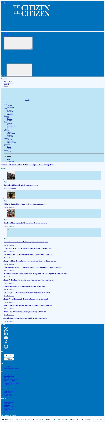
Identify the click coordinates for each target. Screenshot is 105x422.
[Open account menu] (19, 70)
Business (6, 116)
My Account (4, 78)
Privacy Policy (7, 392)
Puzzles (6, 129)
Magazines (7, 138)
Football (9, 110)
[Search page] (13, 30)
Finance (9, 117)
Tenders (9, 148)
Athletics (9, 113)
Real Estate (10, 135)
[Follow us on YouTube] (6, 339)
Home (5, 33)
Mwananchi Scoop (9, 406)
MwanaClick (9, 3)
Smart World (10, 141)
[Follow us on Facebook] (6, 344)
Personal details (8, 81)
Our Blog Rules (8, 384)
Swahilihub (7, 411)
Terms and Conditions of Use (11, 383)
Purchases (6, 84)
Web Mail (6, 377)
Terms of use (7, 382)
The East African (8, 409)
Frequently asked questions (11, 379)
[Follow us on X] (6, 330)
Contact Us (7, 366)
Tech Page (10, 136)
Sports (5, 108)
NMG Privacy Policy (9, 380)
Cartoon (9, 127)
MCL (2, 3)
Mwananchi (7, 405)
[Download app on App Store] (9, 360)
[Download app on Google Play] (9, 356)
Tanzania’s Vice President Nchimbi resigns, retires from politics (27, 165)
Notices (9, 147)
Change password (8, 83)
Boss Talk (9, 120)
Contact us (6, 374)
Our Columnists (11, 125)
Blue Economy (11, 133)
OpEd (5, 122)
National (6, 34)
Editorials (9, 123)
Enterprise (9, 119)
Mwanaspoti (7, 408)
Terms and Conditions (9, 391)
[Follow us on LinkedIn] (6, 335)
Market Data (7, 144)
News (5, 104)
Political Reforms (11, 142)
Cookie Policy (7, 394)
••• (1, 75)
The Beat (9, 139)
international (7, 35)
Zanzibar (6, 130)
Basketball (10, 111)
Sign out (6, 86)
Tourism (9, 132)
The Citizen (7, 403)
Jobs (5, 145)
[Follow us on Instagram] (6, 348)
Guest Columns (11, 126)
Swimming (10, 114)
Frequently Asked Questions (11, 368)
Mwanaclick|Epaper (9, 376)
